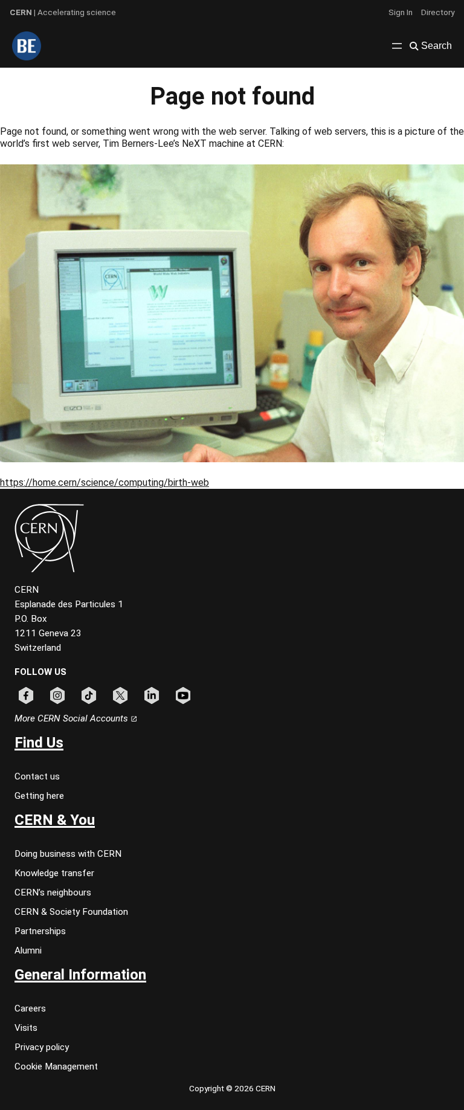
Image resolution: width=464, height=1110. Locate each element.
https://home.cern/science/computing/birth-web (104, 482)
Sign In (400, 12)
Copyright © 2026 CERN (232, 1088)
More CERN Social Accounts (72, 718)
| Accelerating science (63, 12)
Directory (437, 12)
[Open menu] (397, 46)
